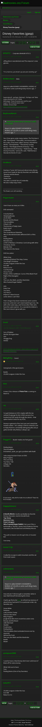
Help (12, 720)
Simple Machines (26, 722)
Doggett (7, 439)
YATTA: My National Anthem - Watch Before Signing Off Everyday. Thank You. (20, 350)
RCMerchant (8, 79)
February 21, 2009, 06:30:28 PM (12, 443)
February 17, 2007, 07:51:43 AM (12, 82)
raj (4, 405)
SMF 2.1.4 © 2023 (16, 722)
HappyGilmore (9, 506)
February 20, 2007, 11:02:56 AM (12, 166)
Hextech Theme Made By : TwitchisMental (21, 725)
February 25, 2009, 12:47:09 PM (12, 686)
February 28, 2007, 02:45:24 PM (12, 409)
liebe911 (7, 683)
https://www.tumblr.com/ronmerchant (15, 107)
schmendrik (8, 569)
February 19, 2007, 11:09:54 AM (12, 117)
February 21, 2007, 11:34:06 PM (12, 326)
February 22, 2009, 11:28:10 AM (12, 550)
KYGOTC (7, 53)
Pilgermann (8, 198)
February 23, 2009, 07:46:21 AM (12, 656)
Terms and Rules (20, 720)
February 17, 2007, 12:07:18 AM (12, 56)
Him (5, 384)
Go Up (4, 703)
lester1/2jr (8, 547)
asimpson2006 (9, 653)
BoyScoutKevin (9, 113)
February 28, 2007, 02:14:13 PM (12, 387)
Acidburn (7, 162)
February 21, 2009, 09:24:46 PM (12, 509)
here (19, 600)
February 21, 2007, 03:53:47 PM (12, 201)
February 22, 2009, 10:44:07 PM (12, 572)
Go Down (5, 43)
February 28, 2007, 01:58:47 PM (14, 361)
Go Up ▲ (28, 720)
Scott (5, 322)
